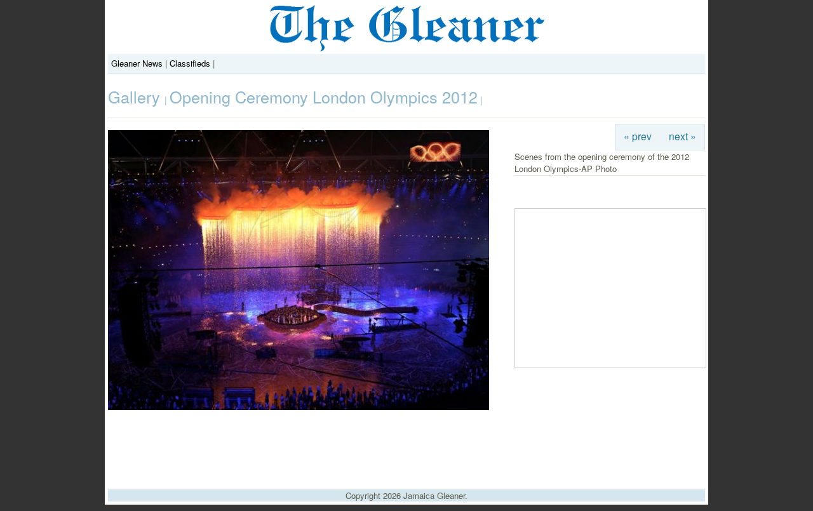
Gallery (136, 96)
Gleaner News (137, 63)
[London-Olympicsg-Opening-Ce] (298, 407)
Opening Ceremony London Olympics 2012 (324, 96)
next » (682, 136)
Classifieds (190, 63)
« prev (638, 136)
